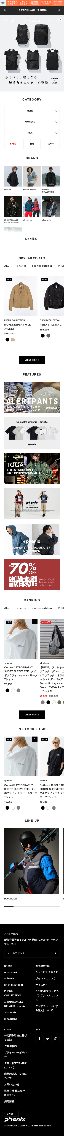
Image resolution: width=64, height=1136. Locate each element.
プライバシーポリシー (15, 1054)
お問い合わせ (11, 1084)
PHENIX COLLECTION (14, 320)
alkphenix (10, 1012)
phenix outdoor (42, 265)
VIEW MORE (32, 360)
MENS (30, 111)
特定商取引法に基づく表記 (15, 1037)
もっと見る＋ (32, 238)
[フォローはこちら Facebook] (40, 1039)
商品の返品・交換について (15, 1075)
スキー (51, 144)
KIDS (30, 133)
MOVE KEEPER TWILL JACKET (17, 326)
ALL (7, 265)
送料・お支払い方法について (15, 1065)
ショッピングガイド (47, 972)
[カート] (58, 21)
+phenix (20, 265)
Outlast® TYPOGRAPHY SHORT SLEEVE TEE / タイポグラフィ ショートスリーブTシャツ (20, 673)
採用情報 (9, 1101)
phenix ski (10, 972)
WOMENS (30, 122)
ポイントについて (45, 978)
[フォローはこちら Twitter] (48, 1039)
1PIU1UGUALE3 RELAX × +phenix (14, 1003)
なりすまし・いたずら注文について (47, 1008)
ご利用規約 (10, 1046)
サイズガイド (43, 984)
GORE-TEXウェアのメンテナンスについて (47, 995)
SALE (13, 144)
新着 (32, 144)
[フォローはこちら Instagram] (56, 1039)
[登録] (54, 953)
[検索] (12, 20)
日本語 (10, 1114)
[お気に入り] (50, 21)
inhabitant (10, 1018)
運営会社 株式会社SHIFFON (14, 1092)
